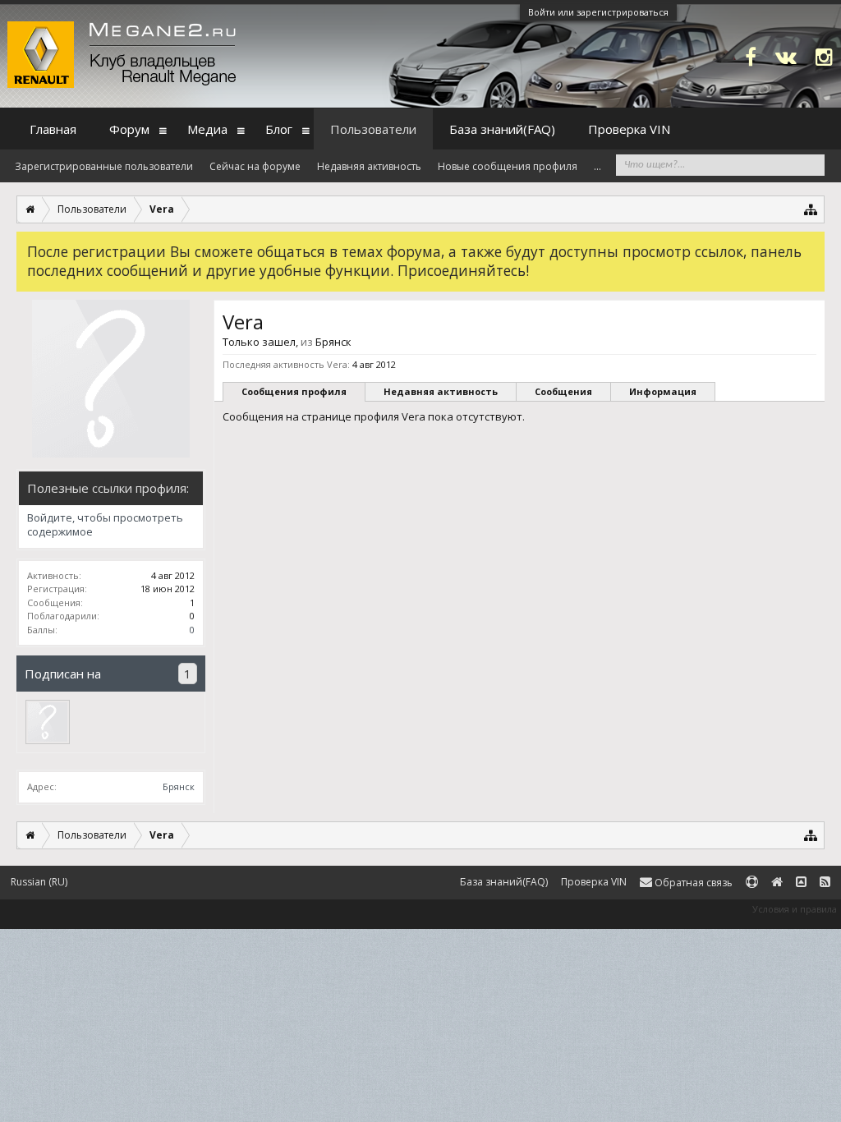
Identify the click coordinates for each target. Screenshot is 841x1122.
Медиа (207, 129)
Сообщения (563, 391)
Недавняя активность (441, 391)
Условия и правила (794, 909)
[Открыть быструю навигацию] (811, 209)
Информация (662, 391)
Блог (278, 129)
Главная (53, 129)
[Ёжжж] (47, 722)
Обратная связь (692, 883)
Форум (129, 129)
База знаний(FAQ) (502, 129)
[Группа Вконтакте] (786, 56)
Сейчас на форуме (255, 166)
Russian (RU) (39, 882)
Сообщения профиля (294, 391)
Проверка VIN (629, 129)
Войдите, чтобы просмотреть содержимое (105, 525)
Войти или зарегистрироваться (598, 12)
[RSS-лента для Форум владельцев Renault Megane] (825, 882)
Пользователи (373, 129)
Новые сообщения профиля (507, 166)
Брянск (179, 786)
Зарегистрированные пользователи (104, 166)
